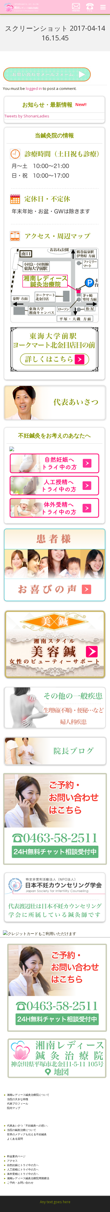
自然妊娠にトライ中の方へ (23, 1165)
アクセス (12, 1161)
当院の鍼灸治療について (21, 1130)
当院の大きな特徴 (17, 1099)
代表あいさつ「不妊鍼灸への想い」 (28, 1125)
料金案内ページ (16, 1156)
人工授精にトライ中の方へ (23, 1169)
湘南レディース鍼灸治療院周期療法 (28, 1178)
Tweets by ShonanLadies (26, 116)
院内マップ (13, 1108)
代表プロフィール (17, 1103)
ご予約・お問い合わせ (20, 1182)
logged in (34, 88)
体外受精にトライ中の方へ (23, 1174)
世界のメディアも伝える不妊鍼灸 (27, 1134)
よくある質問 (15, 1139)
